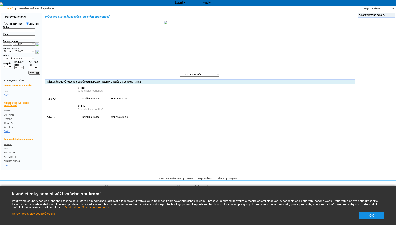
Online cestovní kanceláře (18, 85)
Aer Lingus (9, 127)
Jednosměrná (14, 24)
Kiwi (6, 91)
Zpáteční (34, 24)
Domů (10, 8)
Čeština (220, 178)
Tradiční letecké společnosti (19, 139)
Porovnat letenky (15, 16)
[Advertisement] (377, 80)
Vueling (7, 110)
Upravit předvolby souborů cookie (34, 213)
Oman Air (8, 123)
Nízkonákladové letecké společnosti (36, 8)
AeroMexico (10, 157)
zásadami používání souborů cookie (86, 207)
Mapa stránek (205, 178)
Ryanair (8, 119)
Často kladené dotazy (170, 178)
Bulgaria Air (9, 152)
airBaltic (8, 144)
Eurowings (9, 115)
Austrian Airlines (12, 161)
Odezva (189, 178)
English (233, 178)
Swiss (7, 148)
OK (371, 215)
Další (7, 95)
